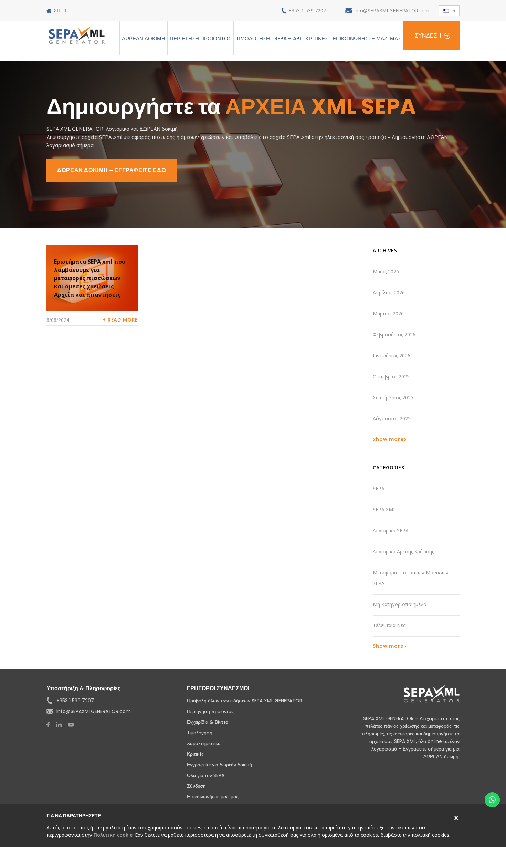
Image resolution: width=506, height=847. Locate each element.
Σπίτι (60, 10)
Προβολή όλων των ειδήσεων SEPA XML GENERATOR (244, 700)
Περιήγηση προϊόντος (200, 38)
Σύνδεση (428, 36)
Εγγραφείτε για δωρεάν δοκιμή (219, 764)
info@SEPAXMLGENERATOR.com (392, 10)
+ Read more (120, 319)
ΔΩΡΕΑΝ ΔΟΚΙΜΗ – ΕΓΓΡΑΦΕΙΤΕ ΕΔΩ (111, 170)
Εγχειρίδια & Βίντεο (207, 721)
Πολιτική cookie (113, 834)
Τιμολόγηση (253, 38)
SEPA (378, 488)
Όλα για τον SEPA (205, 775)
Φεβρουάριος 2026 (394, 334)
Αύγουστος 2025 (392, 418)
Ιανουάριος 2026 (391, 355)
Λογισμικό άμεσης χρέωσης (403, 551)
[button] (449, 10)
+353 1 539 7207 (307, 10)
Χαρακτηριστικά (204, 743)
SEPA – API (287, 38)
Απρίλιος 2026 (389, 292)
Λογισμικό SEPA (391, 530)
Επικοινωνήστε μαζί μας (367, 38)
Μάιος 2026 (386, 271)
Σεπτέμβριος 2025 (393, 397)
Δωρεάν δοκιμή (143, 38)
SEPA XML (384, 509)
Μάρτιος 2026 (388, 313)
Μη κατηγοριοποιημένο (399, 604)
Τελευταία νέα (389, 625)
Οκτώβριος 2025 (391, 376)
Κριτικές (316, 38)
